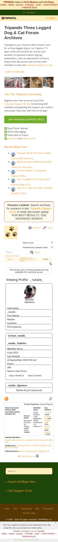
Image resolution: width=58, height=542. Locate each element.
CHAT (38, 4)
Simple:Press (26, 456)
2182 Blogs (48, 2)
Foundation (48, 508)
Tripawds (41, 531)
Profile (45, 259)
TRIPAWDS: (9, 2)
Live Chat (12, 138)
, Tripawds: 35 (43, 451)
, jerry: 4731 (33, 451)
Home (10, 259)
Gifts (37, 508)
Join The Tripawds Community (23, 94)
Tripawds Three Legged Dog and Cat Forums (27, 259)
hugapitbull (47, 421)
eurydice (48, 412)
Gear (15, 508)
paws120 (47, 433)
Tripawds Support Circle (39, 65)
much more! (28, 138)
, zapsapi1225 (30, 440)
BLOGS (19, 4)
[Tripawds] (9, 18)
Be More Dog (29, 513)
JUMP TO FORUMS (14, 71)
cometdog (47, 417)
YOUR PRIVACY (51, 4)
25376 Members (31, 2)
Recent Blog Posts (15, 146)
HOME (3, 4)
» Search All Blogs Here (20, 481)
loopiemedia (10, 440)
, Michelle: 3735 (44, 445)
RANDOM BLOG (30, 7)
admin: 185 (24, 451)
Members (36, 227)
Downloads (26, 508)
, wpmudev (20, 440)
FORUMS (29, 4)
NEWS (11, 4)
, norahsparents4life (44, 440)
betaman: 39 (21, 445)
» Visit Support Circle (19, 490)
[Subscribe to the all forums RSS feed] (6, 399)
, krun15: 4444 (32, 445)
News (7, 508)
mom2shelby (47, 427)
